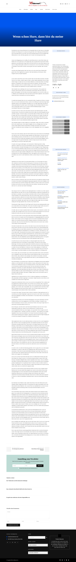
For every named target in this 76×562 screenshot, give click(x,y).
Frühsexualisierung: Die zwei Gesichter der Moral (63, 208)
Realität (41, 9)
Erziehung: (59, 168)
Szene (20, 9)
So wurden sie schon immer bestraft (63, 155)
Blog (36, 9)
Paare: (61, 152)
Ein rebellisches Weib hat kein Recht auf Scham (63, 197)
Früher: (63, 168)
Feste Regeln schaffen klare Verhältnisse (63, 202)
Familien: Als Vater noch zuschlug (62, 170)
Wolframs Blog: (65, 152)
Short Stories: (65, 190)
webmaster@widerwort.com (59, 101)
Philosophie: (67, 168)
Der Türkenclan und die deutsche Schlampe (16, 480)
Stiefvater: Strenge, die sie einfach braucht (62, 160)
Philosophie (26, 9)
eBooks (31, 9)
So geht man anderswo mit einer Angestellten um (18, 497)
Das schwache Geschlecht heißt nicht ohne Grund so (19, 489)
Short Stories (47, 9)
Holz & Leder (54, 9)
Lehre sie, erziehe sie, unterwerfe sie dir (61, 192)
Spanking (59, 164)
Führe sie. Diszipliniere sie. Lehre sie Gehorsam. (38, 5)
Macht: (59, 152)
